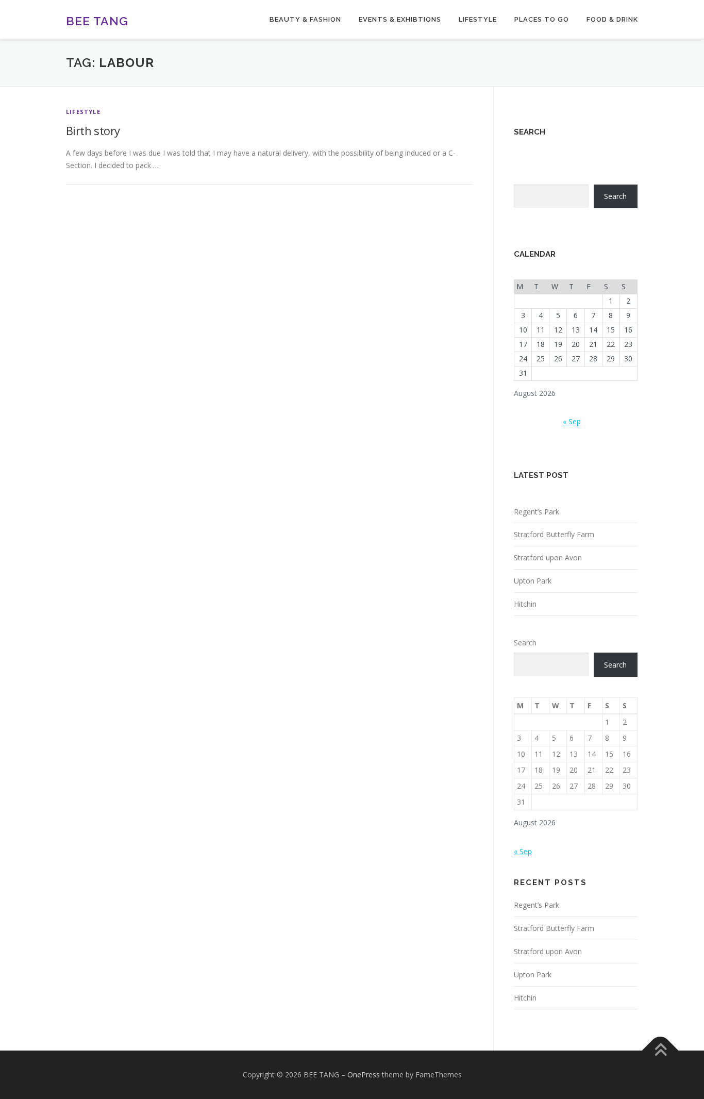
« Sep (572, 421)
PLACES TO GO (541, 19)
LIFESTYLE (478, 19)
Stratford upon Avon (548, 557)
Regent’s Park (536, 512)
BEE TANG (97, 21)
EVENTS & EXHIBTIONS (400, 19)
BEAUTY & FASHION (305, 19)
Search (615, 196)
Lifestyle (83, 111)
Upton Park (532, 581)
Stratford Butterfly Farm (554, 534)
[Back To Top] (660, 1051)
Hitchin (525, 604)
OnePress (363, 1074)
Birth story (93, 130)
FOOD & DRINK (612, 19)
